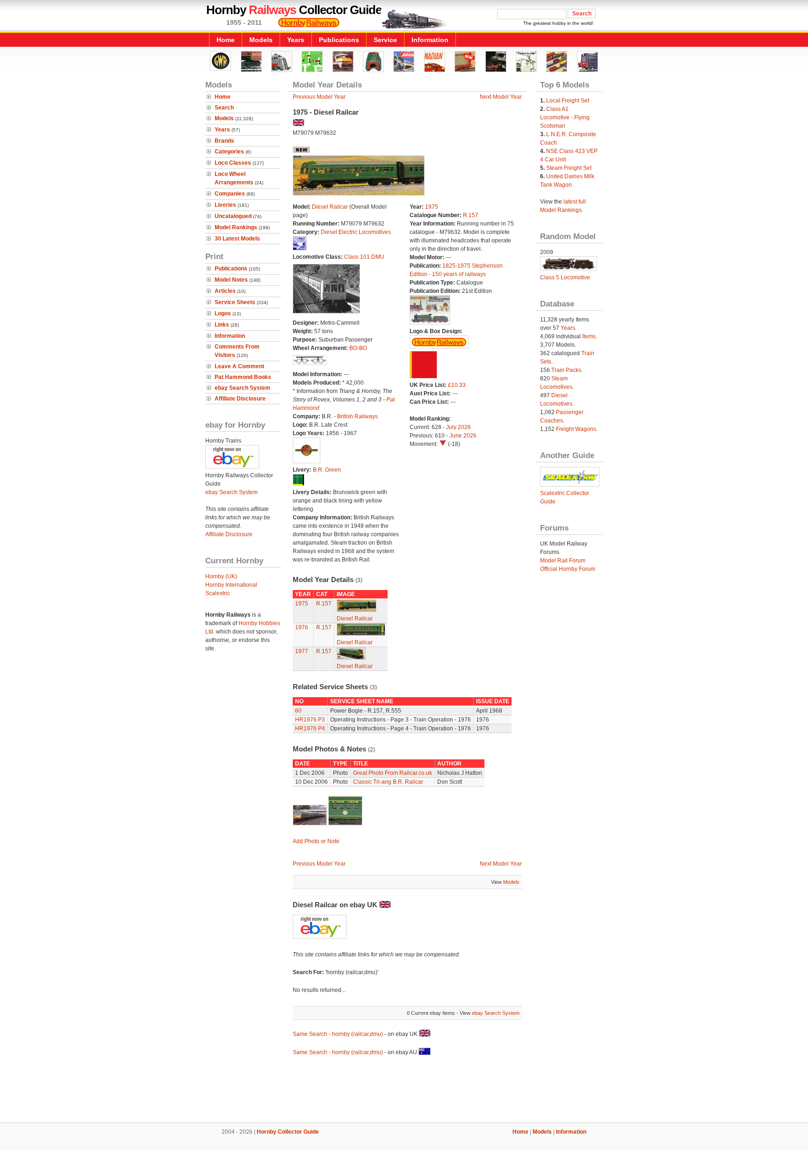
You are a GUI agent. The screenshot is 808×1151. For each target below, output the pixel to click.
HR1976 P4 (310, 728)
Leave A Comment (239, 366)
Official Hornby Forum (567, 569)
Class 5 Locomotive (565, 277)
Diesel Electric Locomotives (356, 232)
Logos (223, 313)
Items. (589, 336)
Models (261, 40)
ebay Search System (242, 388)
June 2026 (462, 435)
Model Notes (231, 280)
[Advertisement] (404, 1091)
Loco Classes (233, 163)
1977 (301, 651)
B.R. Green (327, 469)
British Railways (357, 416)
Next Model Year (501, 97)
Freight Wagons (576, 429)
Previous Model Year (319, 97)
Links (222, 324)
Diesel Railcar (330, 207)
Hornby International (231, 585)
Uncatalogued (233, 216)
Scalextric (217, 593)
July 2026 (458, 427)
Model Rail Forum (562, 560)
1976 (301, 627)
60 (298, 710)
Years (295, 40)
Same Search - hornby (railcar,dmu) (338, 1034)
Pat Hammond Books (243, 377)
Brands (224, 141)
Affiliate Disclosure (240, 398)
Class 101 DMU (364, 257)
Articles (225, 291)
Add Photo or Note (316, 841)
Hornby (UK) (221, 576)
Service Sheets (235, 302)
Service (385, 40)
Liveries (225, 205)
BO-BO (358, 348)
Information (429, 40)
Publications (339, 40)
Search (224, 107)
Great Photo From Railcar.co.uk (392, 773)
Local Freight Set (567, 100)
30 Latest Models (237, 238)
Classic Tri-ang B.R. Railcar (388, 782)
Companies (230, 193)
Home (225, 40)
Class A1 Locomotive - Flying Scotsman (565, 117)
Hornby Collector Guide (288, 1132)
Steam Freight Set (569, 168)
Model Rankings (236, 227)
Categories (229, 151)
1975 (431, 207)
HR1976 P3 (310, 719)
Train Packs (566, 370)
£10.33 (457, 385)
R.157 (470, 215)
